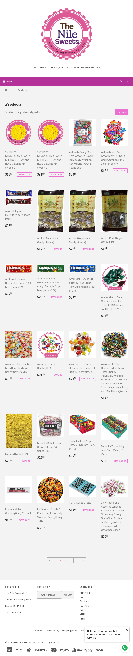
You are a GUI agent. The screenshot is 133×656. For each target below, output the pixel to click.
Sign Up (68, 595)
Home (8, 90)
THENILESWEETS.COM (24, 642)
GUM (82, 618)
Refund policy (52, 630)
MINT (82, 614)
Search (38, 630)
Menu (10, 81)
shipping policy (69, 630)
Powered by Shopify (48, 642)
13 (76, 560)
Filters (121, 112)
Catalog (84, 601)
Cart (127, 81)
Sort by (9, 112)
